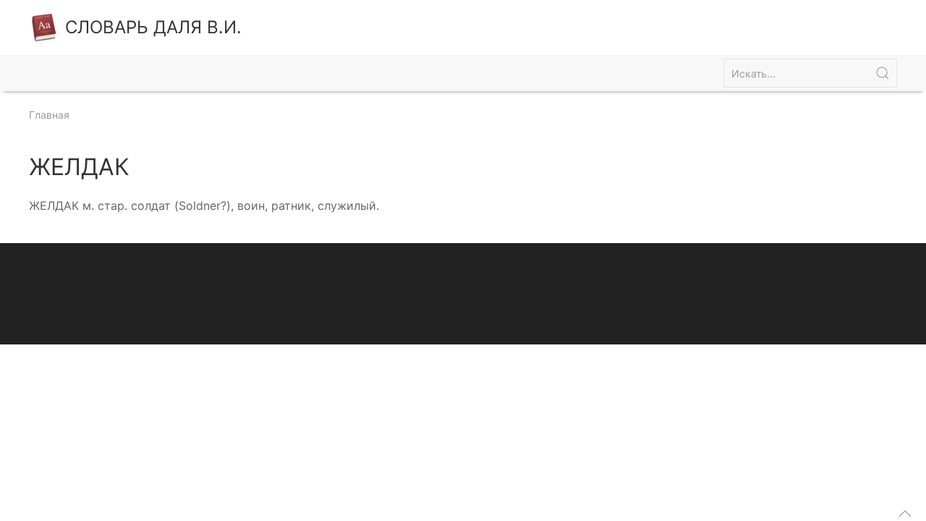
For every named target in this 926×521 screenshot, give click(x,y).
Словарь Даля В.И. (153, 27)
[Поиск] (882, 73)
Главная (49, 115)
